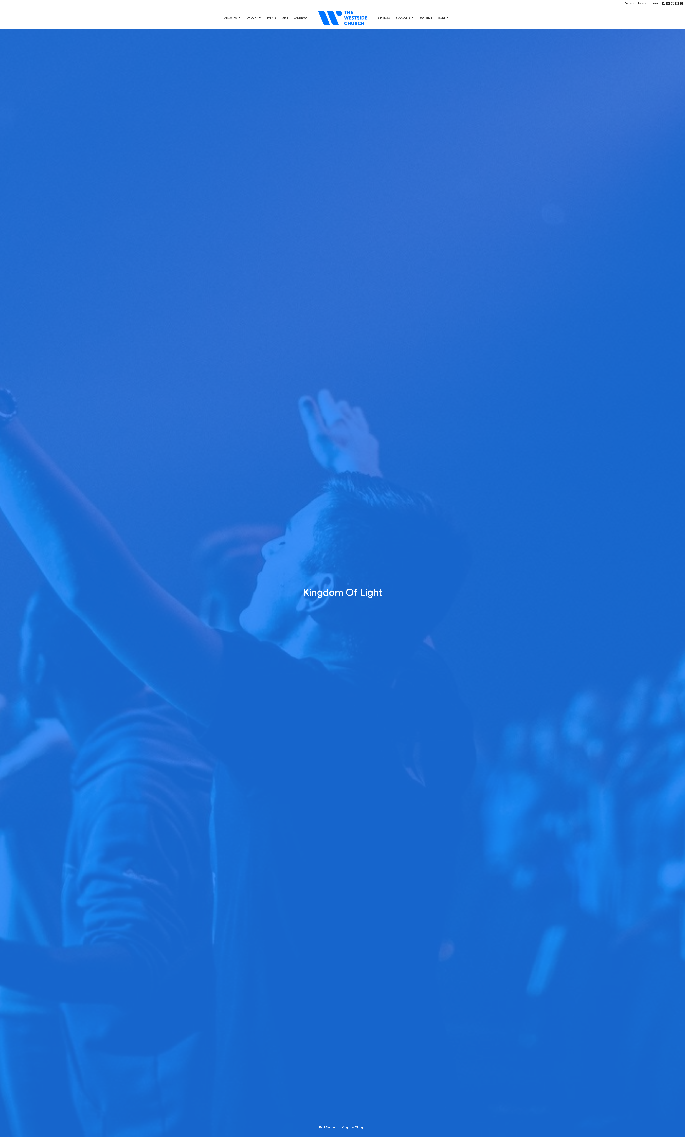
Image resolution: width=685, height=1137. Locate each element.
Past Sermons (328, 1127)
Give (285, 17)
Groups (252, 17)
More (441, 17)
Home (656, 3)
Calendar (300, 17)
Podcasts (403, 17)
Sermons (384, 17)
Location (643, 3)
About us (231, 17)
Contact (629, 3)
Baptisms (425, 17)
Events (271, 17)
